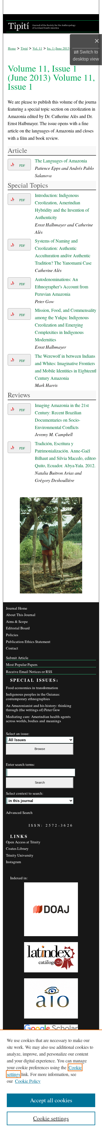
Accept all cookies (51, 1100)
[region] (51, 1081)
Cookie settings (51, 1118)
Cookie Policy (28, 1081)
